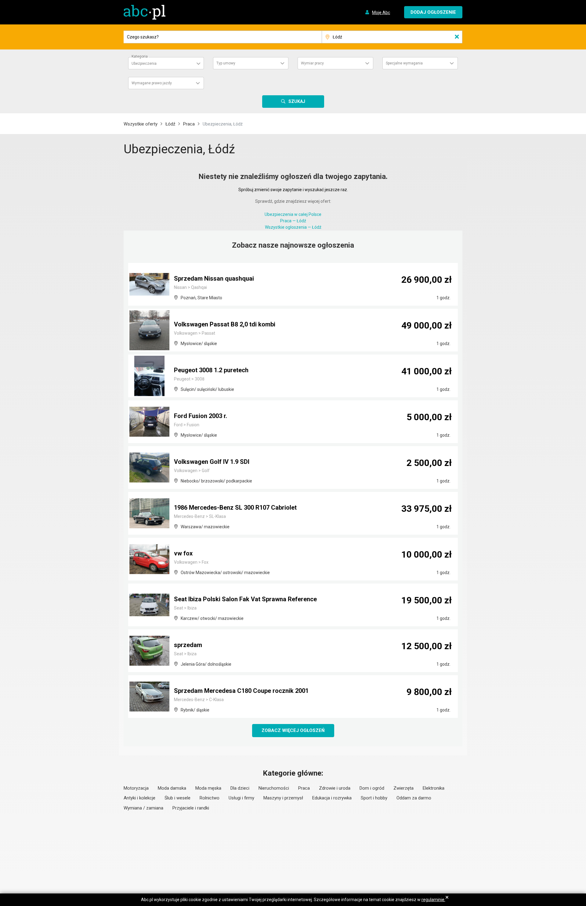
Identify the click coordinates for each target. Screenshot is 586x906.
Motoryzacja (136, 788)
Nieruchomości (274, 788)
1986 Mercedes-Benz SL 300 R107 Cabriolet (235, 507)
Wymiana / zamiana (143, 808)
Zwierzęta (403, 788)
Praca (189, 124)
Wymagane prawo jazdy (152, 83)
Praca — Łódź (293, 220)
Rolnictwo (209, 798)
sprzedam (188, 645)
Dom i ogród (372, 788)
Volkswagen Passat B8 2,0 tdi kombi (224, 324)
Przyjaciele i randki (190, 808)
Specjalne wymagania (404, 63)
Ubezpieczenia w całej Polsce (293, 214)
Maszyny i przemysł (283, 798)
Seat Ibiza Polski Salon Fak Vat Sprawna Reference (245, 599)
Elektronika (433, 788)
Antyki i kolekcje (139, 798)
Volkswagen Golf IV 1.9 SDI (211, 461)
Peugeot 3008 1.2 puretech (211, 370)
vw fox (183, 553)
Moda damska (172, 788)
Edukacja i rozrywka (332, 798)
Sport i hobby (374, 798)
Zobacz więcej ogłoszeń (293, 730)
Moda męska (208, 788)
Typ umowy (225, 63)
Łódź (170, 124)
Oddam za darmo (413, 798)
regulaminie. (433, 899)
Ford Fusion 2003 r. (200, 416)
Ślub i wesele (177, 798)
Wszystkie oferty (140, 124)
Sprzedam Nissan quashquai (214, 278)
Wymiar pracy (312, 63)
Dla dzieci (239, 788)
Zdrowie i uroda (334, 788)
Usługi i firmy (241, 798)
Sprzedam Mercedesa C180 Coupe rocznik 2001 (241, 690)
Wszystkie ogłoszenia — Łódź (293, 227)
